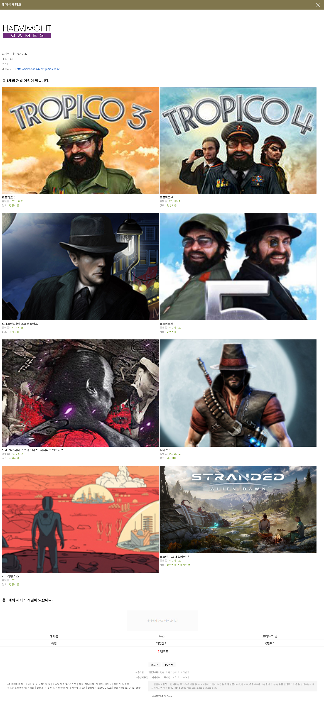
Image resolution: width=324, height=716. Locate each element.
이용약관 (139, 672)
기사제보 (156, 677)
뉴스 (162, 636)
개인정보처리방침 (156, 672)
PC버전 (169, 664)
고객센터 (184, 672)
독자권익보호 (170, 677)
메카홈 (54, 636)
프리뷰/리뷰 (269, 636)
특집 (54, 643)
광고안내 (172, 672)
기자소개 (184, 677)
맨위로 (164, 651)
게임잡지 (161, 643)
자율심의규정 (141, 677)
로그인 (154, 664)
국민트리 (269, 643)
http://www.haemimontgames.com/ (38, 68)
